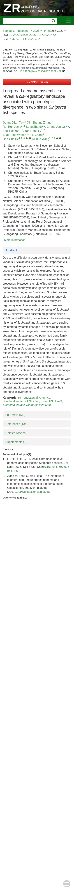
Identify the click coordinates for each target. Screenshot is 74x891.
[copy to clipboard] (63, 70)
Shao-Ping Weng (14, 134)
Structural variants (14, 401)
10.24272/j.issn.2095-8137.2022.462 (32, 34)
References (16, 423)
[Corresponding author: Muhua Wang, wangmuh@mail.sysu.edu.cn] (57, 138)
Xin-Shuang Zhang (39, 122)
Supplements (15, 442)
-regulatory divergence (34, 397)
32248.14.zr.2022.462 (26, 39)
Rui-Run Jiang (12, 126)
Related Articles (15, 432)
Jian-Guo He (11, 139)
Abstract (11, 250)
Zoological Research (16, 30)
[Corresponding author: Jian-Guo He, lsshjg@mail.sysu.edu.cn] (27, 138)
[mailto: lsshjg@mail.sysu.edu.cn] (30, 138)
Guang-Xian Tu (12, 122)
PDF (39, 82)
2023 (36, 30)
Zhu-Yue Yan (11, 130)
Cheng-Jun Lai (56, 126)
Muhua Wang (40, 139)
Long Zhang (34, 126)
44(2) (46, 30)
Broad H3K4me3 (51, 401)
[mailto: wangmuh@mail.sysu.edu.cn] (60, 138)
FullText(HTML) (15, 414)
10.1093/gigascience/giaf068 (31, 491)
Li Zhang (37, 134)
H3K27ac (33, 401)
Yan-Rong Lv (32, 130)
